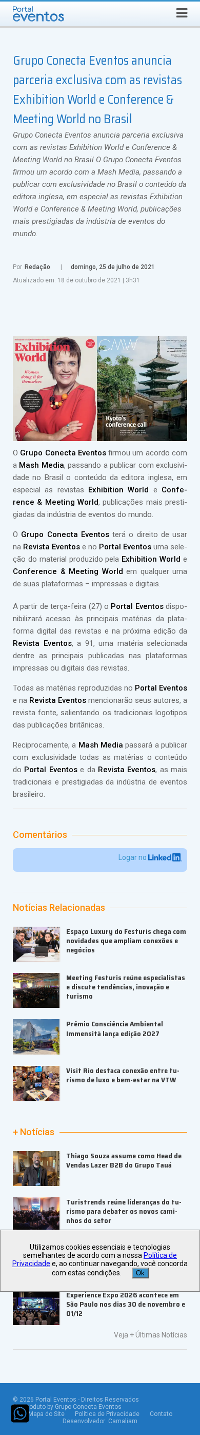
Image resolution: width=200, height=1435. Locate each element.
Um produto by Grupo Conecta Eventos (67, 1406)
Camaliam (122, 1421)
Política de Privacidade (107, 1414)
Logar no (133, 857)
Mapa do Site (46, 1414)
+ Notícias (33, 1132)
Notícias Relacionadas (59, 908)
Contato (161, 1414)
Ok (140, 1273)
